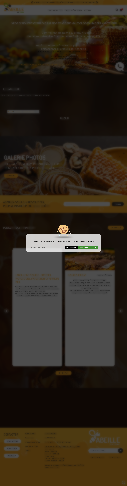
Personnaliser (71, 247)
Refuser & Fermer (38, 247)
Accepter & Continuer (88, 247)
